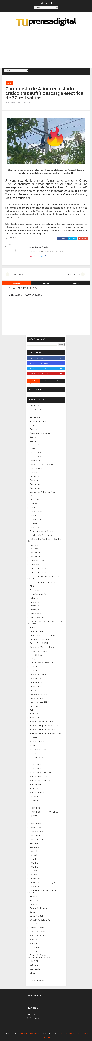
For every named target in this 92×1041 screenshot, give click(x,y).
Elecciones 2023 (38, 568)
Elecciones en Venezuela (42, 582)
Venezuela (35, 969)
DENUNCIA (35, 519)
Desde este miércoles (41, 535)
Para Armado (36, 824)
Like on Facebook (37, 358)
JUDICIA (34, 714)
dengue (34, 515)
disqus (46, 283)
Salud (32, 912)
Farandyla (34, 610)
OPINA (58, 381)
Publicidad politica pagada (43, 882)
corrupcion (35, 484)
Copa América (37, 468)
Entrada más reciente (18, 274)
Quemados (35, 886)
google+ (84, 238)
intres (33, 690)
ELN (32, 586)
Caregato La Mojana (40, 433)
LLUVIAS (34, 737)
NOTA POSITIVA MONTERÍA (44, 812)
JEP (32, 710)
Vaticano (34, 965)
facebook (63, 238)
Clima (32, 449)
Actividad (34, 406)
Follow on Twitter (37, 368)
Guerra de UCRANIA (40, 643)
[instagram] (37, 3)
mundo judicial (37, 792)
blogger (16, 283)
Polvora (33, 871)
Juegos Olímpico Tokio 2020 (44, 726)
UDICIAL (34, 961)
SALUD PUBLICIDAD (40, 920)
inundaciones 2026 (39, 702)
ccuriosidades (37, 445)
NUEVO (33, 381)
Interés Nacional (38, 675)
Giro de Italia (36, 631)
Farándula (35, 606)
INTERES (34, 667)
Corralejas (35, 480)
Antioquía (34, 425)
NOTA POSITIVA (38, 808)
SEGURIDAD (36, 924)
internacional (36, 682)
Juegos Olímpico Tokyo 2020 (44, 729)
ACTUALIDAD (36, 410)
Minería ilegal (36, 757)
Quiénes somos (33, 1018)
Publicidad (35, 879)
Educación (35, 557)
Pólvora (33, 875)
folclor (33, 627)
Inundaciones (36, 698)
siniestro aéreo (37, 932)
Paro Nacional (37, 839)
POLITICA (35, 863)
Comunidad (35, 460)
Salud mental (36, 916)
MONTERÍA (35, 769)
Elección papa (37, 561)
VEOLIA (34, 973)
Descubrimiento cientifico (43, 531)
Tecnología (35, 947)
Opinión (34, 816)
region (33, 896)
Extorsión (34, 598)
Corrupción (35, 488)
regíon (33, 904)
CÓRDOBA (35, 476)
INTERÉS (34, 671)
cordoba (34, 472)
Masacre (34, 745)
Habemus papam (38, 651)
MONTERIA (35, 765)
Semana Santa (37, 928)
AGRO (33, 413)
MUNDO (34, 788)
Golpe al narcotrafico (40, 639)
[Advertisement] (46, 47)
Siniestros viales (38, 936)
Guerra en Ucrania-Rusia (42, 647)
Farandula (35, 602)
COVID (33, 496)
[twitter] (47, 3)
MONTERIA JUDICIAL (41, 773)
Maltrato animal (38, 741)
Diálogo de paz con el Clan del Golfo (44, 540)
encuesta (34, 590)
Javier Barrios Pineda (12, 103)
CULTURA (34, 500)
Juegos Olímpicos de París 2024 (46, 733)
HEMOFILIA (36, 655)
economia (35, 545)
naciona (34, 796)
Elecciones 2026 (38, 572)
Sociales (34, 939)
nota (32, 804)
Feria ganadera (37, 618)
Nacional (34, 800)
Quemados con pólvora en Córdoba (42, 891)
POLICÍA (34, 851)
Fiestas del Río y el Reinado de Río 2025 (44, 623)
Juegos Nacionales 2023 (42, 722)
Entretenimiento (38, 594)
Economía (35, 549)
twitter (73, 238)
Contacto (31, 1014)
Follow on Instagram (39, 363)
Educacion (35, 553)
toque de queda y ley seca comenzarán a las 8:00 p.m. (42, 956)
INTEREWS (35, 678)
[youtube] (42, 3)
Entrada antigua (74, 274)
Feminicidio (35, 614)
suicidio (34, 943)
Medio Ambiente (38, 749)
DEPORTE (35, 523)
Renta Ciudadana (38, 908)
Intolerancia (36, 686)
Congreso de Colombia (41, 464)
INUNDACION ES (38, 694)
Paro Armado (36, 832)
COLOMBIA (35, 453)
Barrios (33, 429)
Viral (32, 977)
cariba (33, 437)
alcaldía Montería (38, 421)
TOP (46, 381)
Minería (33, 753)
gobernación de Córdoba (42, 635)
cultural (33, 504)
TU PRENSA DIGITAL (28, 1034)
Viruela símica (37, 981)
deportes (34, 527)
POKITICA (35, 847)
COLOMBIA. (36, 457)
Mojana (33, 761)
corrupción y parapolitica (42, 492)
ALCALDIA (35, 417)
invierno (34, 706)
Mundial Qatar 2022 (39, 776)
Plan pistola (36, 843)
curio (32, 508)
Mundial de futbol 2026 (42, 780)
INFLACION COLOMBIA (42, 663)
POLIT (33, 859)
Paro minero (36, 835)
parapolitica (36, 828)
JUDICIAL (35, 718)
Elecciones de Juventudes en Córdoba (43, 577)
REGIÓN (9, 83)
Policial (33, 855)
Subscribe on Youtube (39, 373)
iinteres (34, 659)
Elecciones (35, 565)
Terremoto (35, 951)
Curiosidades (36, 511)
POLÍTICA (35, 867)
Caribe (33, 441)
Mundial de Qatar (38, 784)
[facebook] (51, 3)
